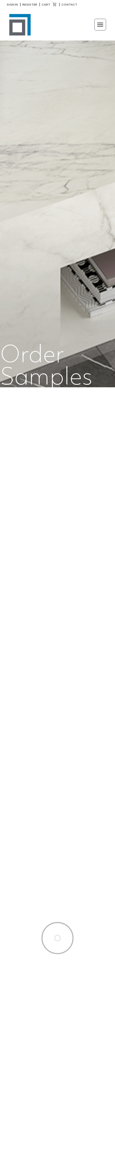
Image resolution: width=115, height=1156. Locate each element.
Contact (69, 4)
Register (29, 4)
